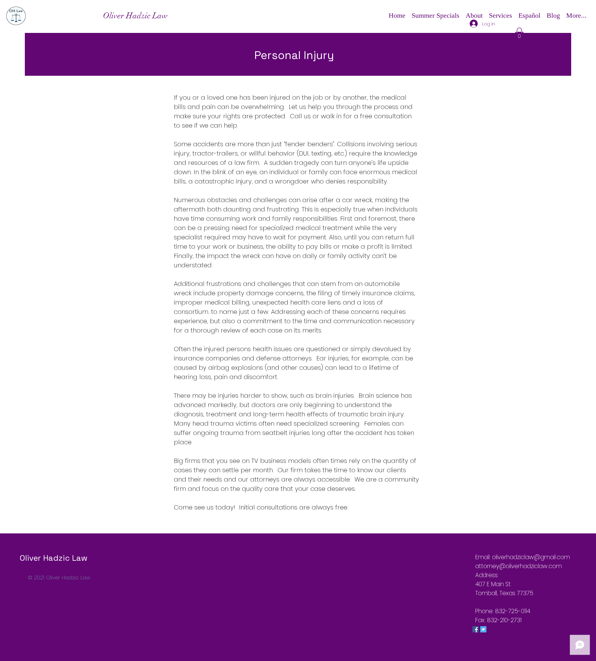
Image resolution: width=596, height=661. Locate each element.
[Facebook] (475, 629)
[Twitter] (483, 629)
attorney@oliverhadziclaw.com (518, 566)
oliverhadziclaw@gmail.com (531, 557)
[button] (474, 15)
